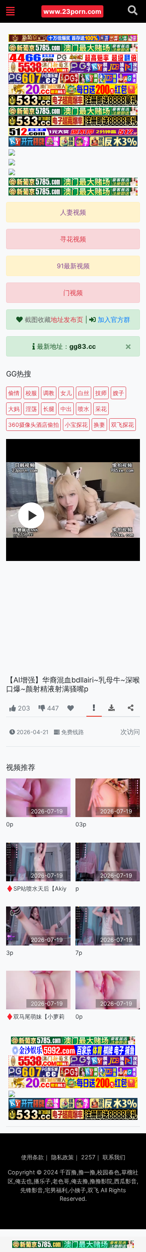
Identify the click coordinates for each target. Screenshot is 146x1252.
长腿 (48, 408)
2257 (88, 1157)
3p (9, 952)
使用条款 (32, 1157)
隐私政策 (62, 1157)
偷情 (13, 392)
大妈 (13, 408)
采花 (101, 408)
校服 (31, 392)
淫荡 (31, 408)
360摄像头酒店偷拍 (33, 424)
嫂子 (118, 392)
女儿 (66, 392)
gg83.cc (82, 346)
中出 (66, 408)
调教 (48, 392)
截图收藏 (54, 319)
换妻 (99, 424)
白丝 (83, 392)
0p (9, 824)
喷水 (83, 408)
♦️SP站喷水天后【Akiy (36, 888)
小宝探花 (76, 424)
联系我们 (114, 1157)
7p (78, 952)
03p (80, 824)
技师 (101, 392)
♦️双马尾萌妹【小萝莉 (35, 1016)
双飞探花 (122, 424)
